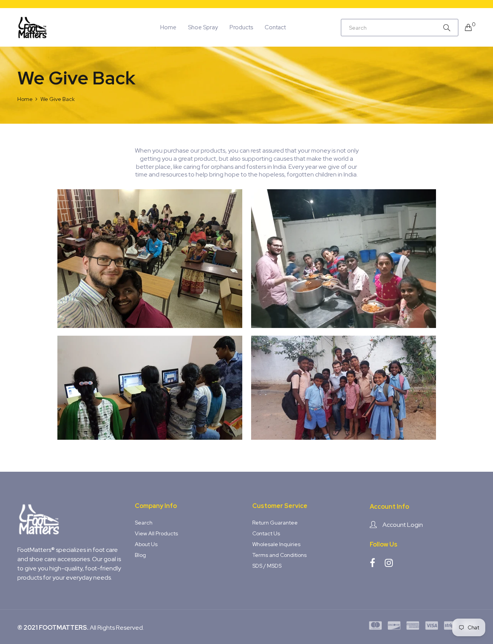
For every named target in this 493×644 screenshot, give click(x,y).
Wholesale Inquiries (276, 544)
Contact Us (266, 533)
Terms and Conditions (279, 555)
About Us (146, 544)
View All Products (156, 533)
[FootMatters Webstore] (32, 27)
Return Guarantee (275, 522)
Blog (140, 555)
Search (144, 522)
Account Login (402, 525)
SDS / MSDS (267, 565)
